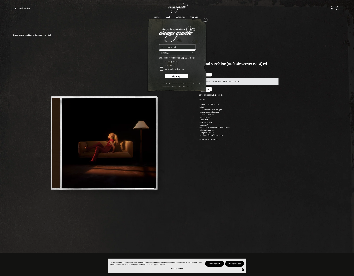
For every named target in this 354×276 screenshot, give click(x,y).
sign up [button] (176, 76)
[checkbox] (177, 61)
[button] (205, 20)
